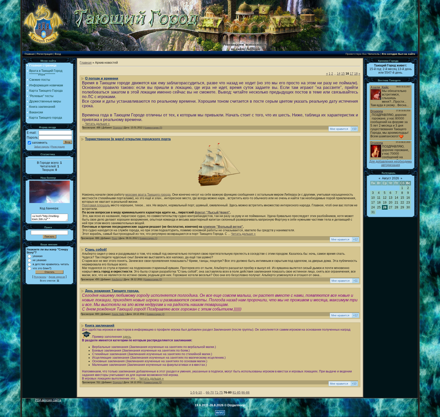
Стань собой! (96, 249)
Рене (114, 238)
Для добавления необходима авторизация (390, 163)
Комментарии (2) (155, 314)
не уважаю (39, 260)
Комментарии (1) (148, 238)
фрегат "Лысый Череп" (212, 212)
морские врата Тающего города (148, 194)
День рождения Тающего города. (112, 291)
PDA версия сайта (48, 400)
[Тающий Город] (49, 202)
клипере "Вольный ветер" (223, 226)
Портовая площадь (96, 205)
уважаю (38, 256)
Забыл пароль (41, 146)
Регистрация (44, 53)
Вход (58, 53)
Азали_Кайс (118, 314)
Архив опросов (57, 277)
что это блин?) (42, 268)
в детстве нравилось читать (51, 264)
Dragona (117, 127)
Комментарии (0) (153, 127)
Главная (29, 53)
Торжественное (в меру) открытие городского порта (128, 139)
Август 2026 (390, 178)
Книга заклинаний (99, 325)
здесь (127, 337)
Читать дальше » (97, 124)
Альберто (117, 279)
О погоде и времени (101, 78)
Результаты (40, 277)
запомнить (39, 142)
